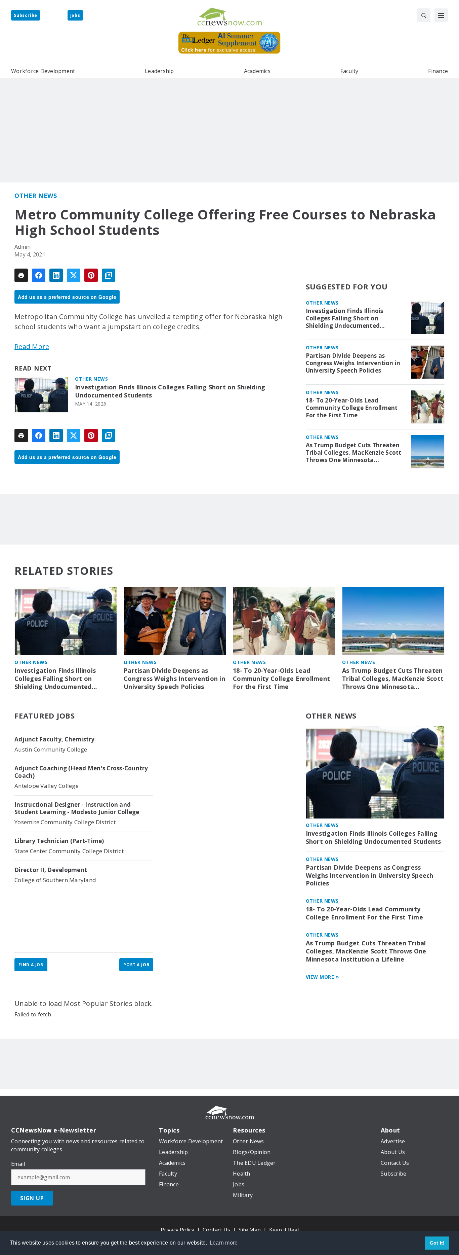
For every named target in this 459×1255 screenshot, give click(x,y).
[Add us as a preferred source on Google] (108, 275)
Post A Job (136, 965)
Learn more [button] (224, 1243)
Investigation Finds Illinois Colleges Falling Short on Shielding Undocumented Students (170, 391)
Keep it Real (284, 1229)
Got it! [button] (437, 1243)
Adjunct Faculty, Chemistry (54, 739)
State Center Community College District (69, 851)
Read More (31, 346)
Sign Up (32, 1198)
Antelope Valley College (46, 786)
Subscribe (25, 15)
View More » (322, 977)
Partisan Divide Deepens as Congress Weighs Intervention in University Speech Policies (353, 363)
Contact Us (216, 1229)
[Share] (38, 275)
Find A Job (30, 965)
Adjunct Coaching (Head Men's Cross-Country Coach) (81, 772)
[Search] (423, 15)
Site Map (250, 1229)
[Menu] (441, 15)
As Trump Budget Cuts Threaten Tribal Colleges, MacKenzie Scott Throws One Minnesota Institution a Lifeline (354, 453)
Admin (22, 246)
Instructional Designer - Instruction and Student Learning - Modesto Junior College (76, 808)
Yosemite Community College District (65, 822)
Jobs (75, 15)
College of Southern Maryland (55, 880)
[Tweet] (73, 275)
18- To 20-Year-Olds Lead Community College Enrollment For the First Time (352, 408)
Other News (35, 195)
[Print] (21, 275)
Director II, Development (50, 870)
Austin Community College (50, 749)
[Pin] (91, 275)
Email (18, 1163)
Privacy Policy (177, 1229)
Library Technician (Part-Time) (59, 841)
